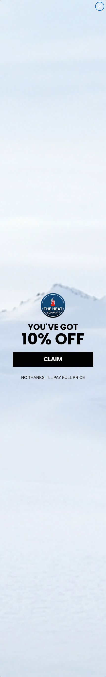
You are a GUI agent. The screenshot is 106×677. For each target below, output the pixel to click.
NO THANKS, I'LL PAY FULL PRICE (53, 378)
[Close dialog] (99, 6)
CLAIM (53, 359)
